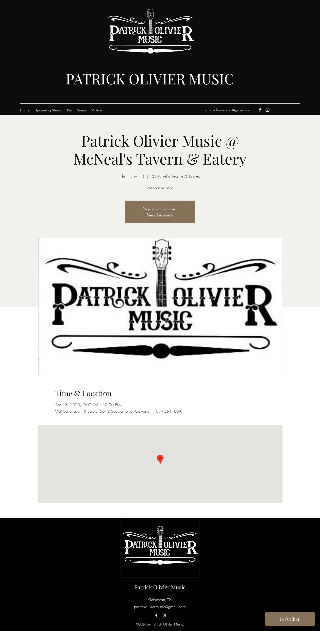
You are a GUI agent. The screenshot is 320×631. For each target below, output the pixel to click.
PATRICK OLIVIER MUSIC (150, 78)
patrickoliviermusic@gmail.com (227, 110)
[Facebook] (260, 109)
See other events (160, 215)
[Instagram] (267, 109)
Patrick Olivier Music (160, 587)
